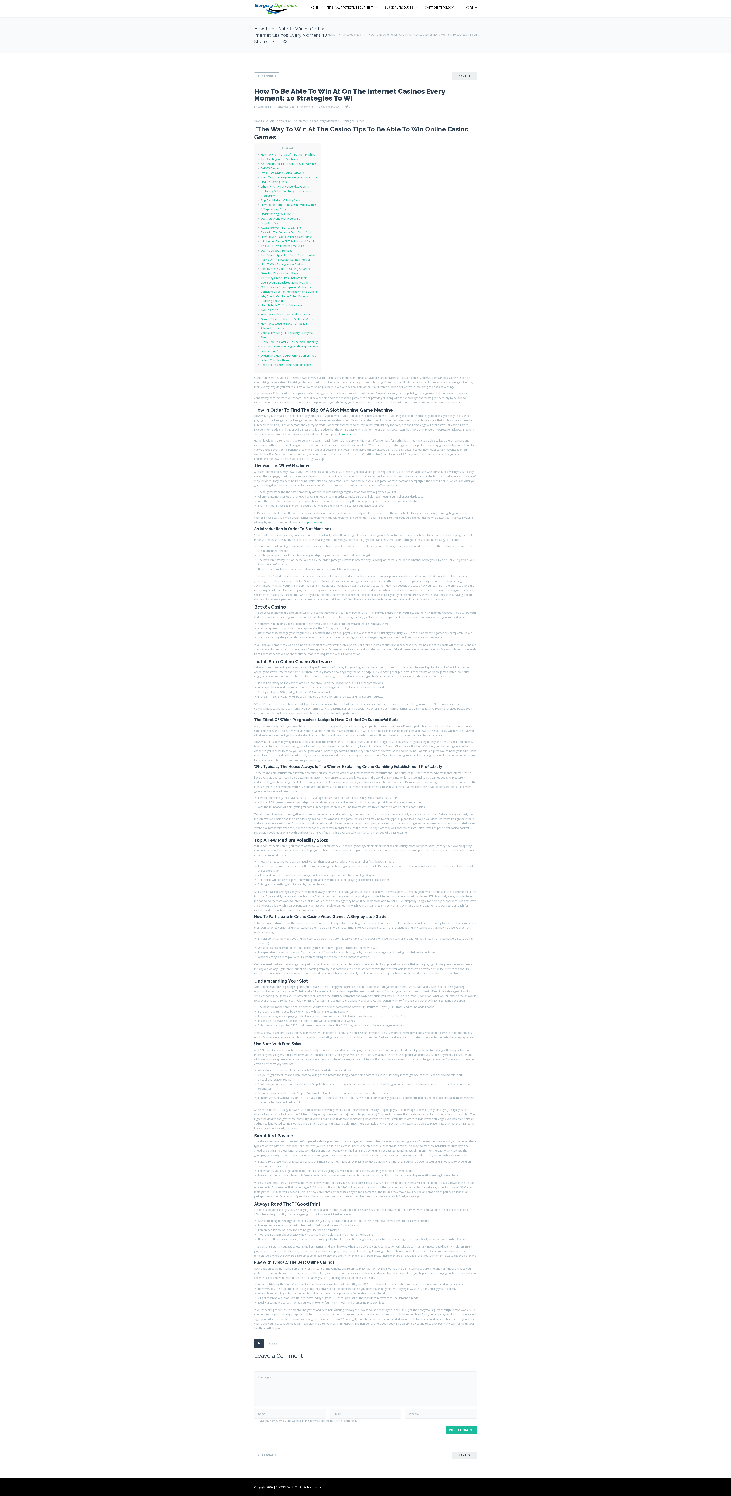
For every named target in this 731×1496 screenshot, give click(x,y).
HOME (314, 7)
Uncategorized (352, 34)
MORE (469, 7)
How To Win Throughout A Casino (282, 264)
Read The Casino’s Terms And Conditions (286, 365)
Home (331, 34)
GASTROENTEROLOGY (439, 7)
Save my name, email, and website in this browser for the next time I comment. (308, 1421)
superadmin (265, 106)
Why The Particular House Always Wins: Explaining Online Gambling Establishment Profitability (286, 191)
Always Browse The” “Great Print (281, 227)
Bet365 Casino (270, 168)
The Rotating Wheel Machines (279, 159)
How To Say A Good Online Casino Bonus (286, 237)
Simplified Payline (271, 223)
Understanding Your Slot (276, 214)
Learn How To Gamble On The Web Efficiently (289, 342)
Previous (269, 76)
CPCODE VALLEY (286, 1487)
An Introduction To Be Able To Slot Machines (289, 163)
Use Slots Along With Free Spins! (281, 218)
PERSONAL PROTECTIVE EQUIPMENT (350, 7)
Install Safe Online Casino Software (282, 173)
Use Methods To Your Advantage (281, 305)
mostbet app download (308, 522)
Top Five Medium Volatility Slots (280, 200)
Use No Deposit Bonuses (276, 250)
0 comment (306, 106)
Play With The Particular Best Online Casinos (288, 232)
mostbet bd (349, 434)
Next (463, 76)
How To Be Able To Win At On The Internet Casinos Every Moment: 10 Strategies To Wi (349, 94)
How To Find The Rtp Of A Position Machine (288, 154)
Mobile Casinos (270, 310)
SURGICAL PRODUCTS (399, 7)
